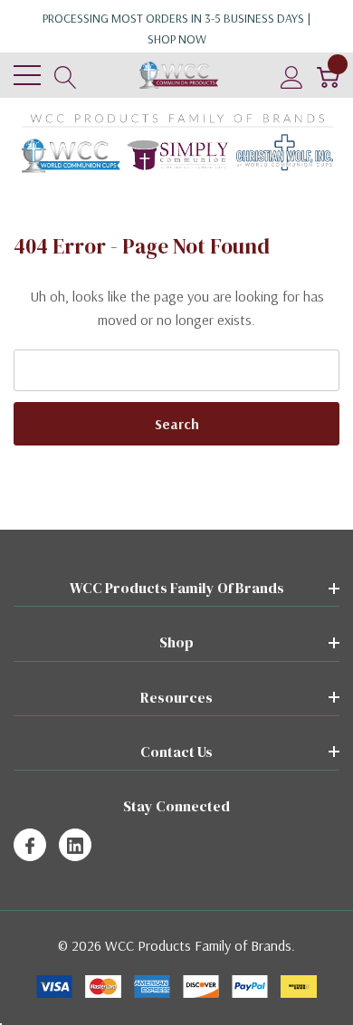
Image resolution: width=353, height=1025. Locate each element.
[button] (177, 143)
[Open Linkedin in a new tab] (75, 845)
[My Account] (292, 75)
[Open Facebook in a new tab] (29, 845)
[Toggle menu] (27, 75)
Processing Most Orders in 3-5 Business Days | (177, 28)
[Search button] (65, 75)
